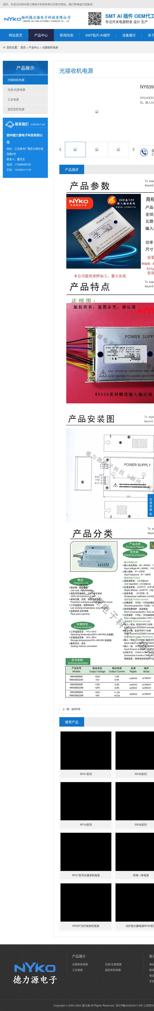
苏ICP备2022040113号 (129, 1005)
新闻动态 (66, 35)
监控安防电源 (16, 109)
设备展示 (129, 35)
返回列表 (75, 709)
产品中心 (41, 35)
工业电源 (13, 99)
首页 (23, 47)
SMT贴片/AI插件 (97, 35)
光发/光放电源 (16, 89)
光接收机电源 (50, 47)
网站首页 (15, 35)
